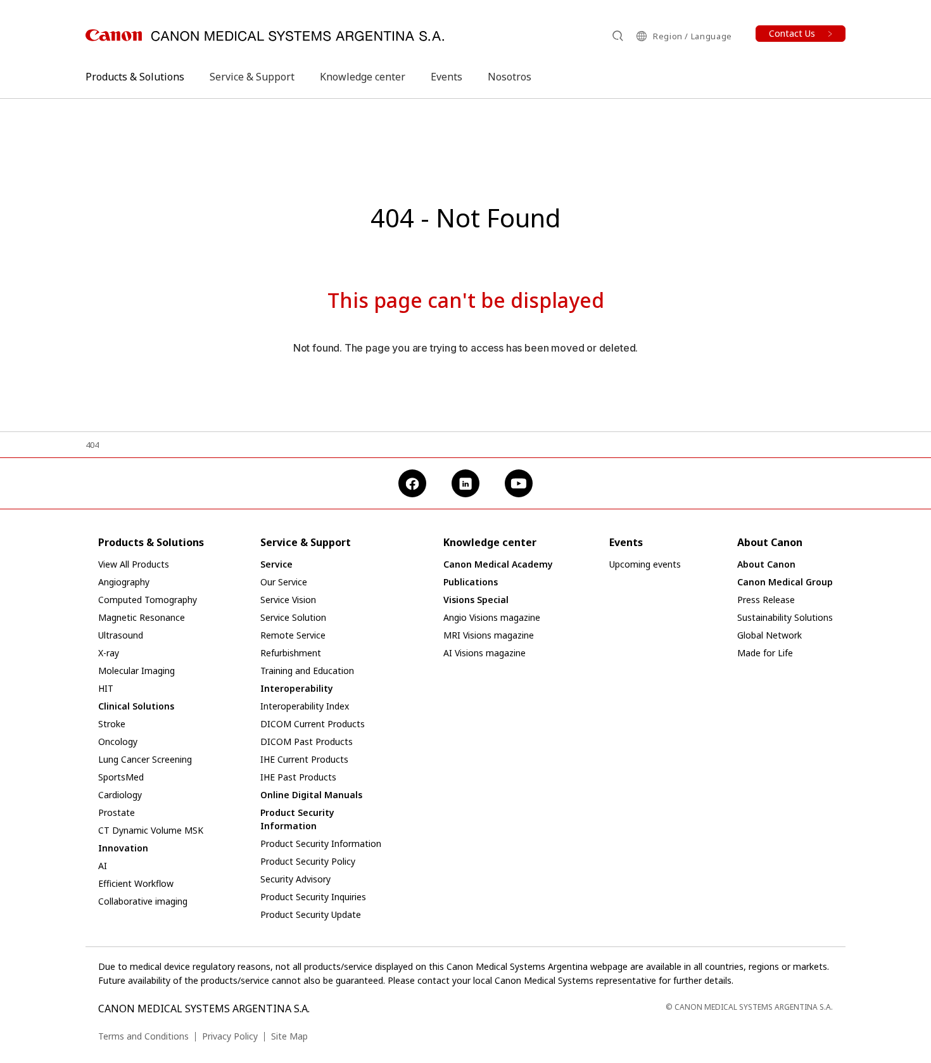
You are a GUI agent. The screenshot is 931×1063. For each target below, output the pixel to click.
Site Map (289, 1036)
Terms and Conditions (143, 1036)
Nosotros (509, 77)
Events (446, 77)
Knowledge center (362, 77)
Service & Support (252, 77)
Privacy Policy (230, 1036)
